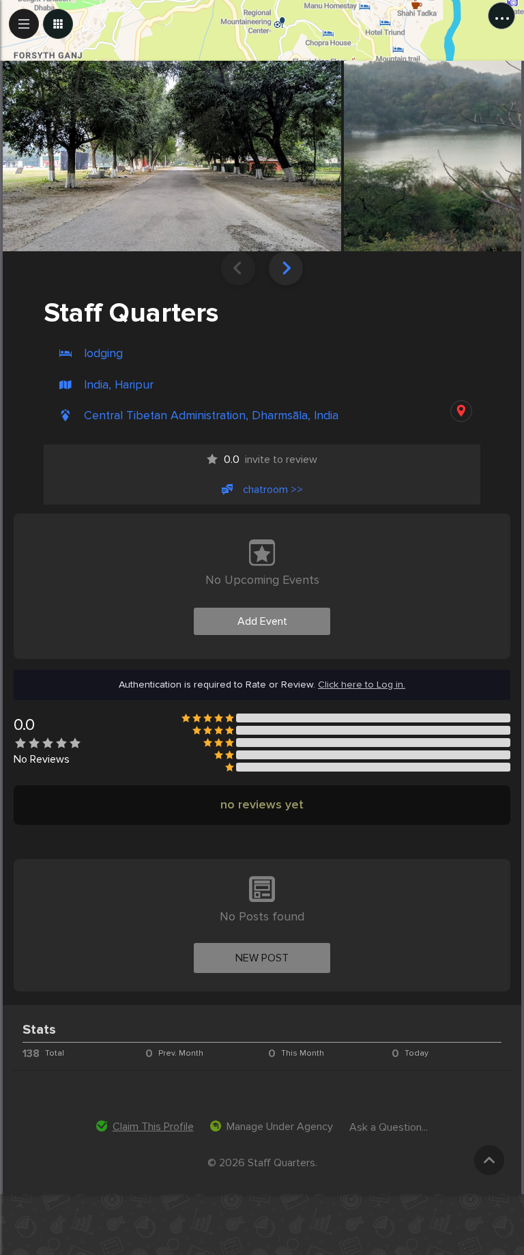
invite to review (270, 459)
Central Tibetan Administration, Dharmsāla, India (211, 415)
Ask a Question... (388, 1127)
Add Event (262, 621)
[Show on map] (461, 411)
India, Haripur (119, 385)
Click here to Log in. (361, 685)
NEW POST (262, 958)
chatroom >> (273, 489)
